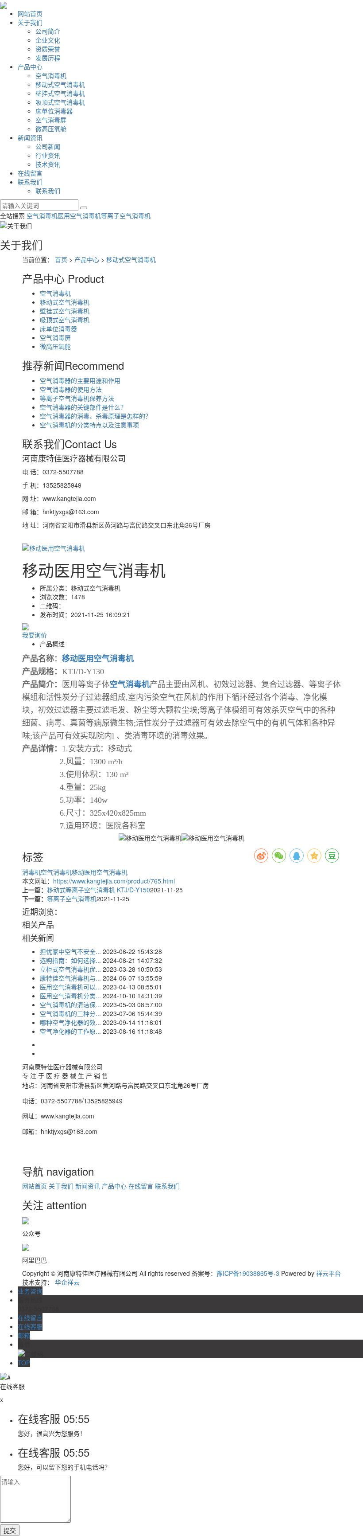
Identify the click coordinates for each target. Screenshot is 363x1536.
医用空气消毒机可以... (70, 986)
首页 (61, 259)
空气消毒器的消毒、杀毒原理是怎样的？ (95, 415)
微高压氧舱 (50, 128)
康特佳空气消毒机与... (70, 977)
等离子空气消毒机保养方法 (77, 398)
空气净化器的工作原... (70, 1031)
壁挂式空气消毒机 (60, 93)
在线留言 (30, 172)
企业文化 (47, 39)
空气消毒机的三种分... (70, 1013)
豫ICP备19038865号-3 (247, 1273)
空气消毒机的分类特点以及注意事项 (89, 424)
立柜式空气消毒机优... (70, 969)
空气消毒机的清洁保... (70, 1004)
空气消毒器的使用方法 (71, 389)
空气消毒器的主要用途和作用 (80, 380)
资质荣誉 (47, 48)
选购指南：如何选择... (70, 960)
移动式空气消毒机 (60, 84)
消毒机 (31, 872)
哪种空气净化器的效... (70, 1022)
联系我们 (30, 181)
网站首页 (30, 13)
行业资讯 (47, 155)
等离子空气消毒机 (126, 215)
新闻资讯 (30, 137)
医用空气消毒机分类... (70, 995)
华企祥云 (67, 1282)
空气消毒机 (50, 75)
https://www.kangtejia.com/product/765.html (114, 880)
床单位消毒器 (54, 110)
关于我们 (30, 22)
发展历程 (47, 57)
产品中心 (30, 66)
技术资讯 (47, 164)
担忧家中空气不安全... (70, 951)
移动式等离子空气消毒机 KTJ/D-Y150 (98, 889)
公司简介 (47, 31)
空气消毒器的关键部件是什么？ (83, 407)
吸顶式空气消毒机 (60, 102)
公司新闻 (47, 146)
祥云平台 (328, 1273)
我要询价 (34, 634)
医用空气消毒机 (79, 215)
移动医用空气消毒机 (99, 872)
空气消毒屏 (50, 119)
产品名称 (38, 658)
